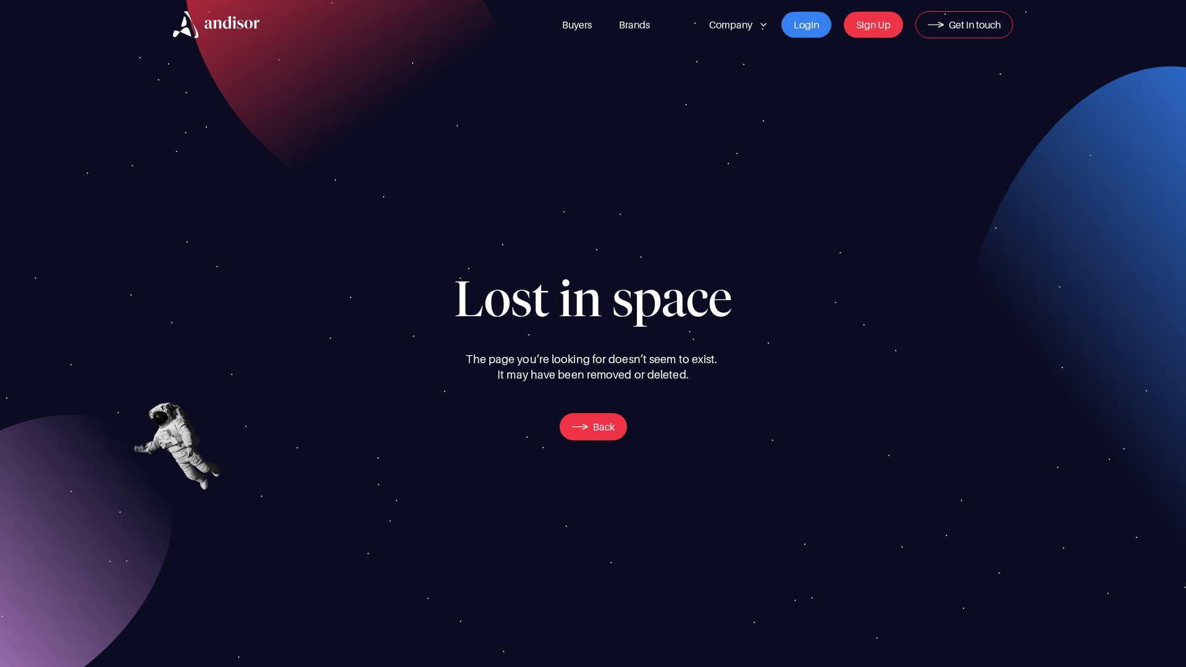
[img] (216, 24)
